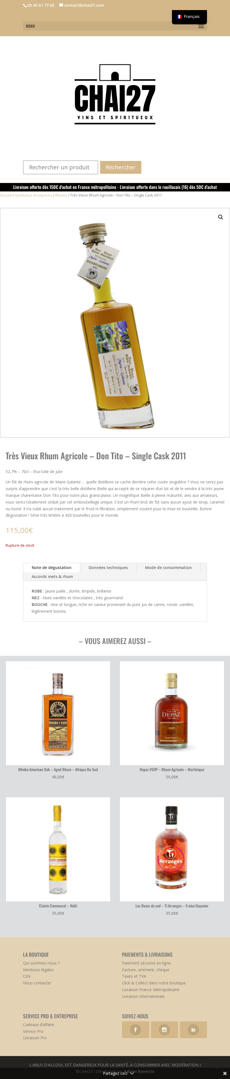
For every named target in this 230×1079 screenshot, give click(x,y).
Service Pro (33, 1031)
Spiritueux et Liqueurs (33, 195)
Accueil (6, 195)
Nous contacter (37, 983)
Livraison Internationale (143, 996)
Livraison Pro (35, 1037)
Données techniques (108, 567)
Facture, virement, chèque (145, 969)
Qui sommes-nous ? (41, 963)
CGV (27, 976)
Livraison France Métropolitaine (151, 989)
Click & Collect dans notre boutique (154, 983)
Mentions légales (38, 969)
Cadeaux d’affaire (38, 1024)
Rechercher (121, 167)
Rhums (61, 195)
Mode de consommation (168, 567)
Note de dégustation (52, 567)
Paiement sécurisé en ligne (146, 963)
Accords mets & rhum (52, 576)
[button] (221, 217)
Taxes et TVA (134, 976)
